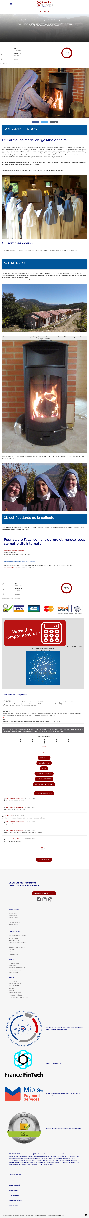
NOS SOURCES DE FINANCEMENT (17, 936)
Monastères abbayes (44, 773)
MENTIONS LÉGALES (15, 1175)
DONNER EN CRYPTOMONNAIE (17, 968)
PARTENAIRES (12, 920)
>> (47, 848)
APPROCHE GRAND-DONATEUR (17, 947)
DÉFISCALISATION (13, 972)
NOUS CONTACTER (14, 927)
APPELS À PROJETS (14, 940)
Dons (44, 768)
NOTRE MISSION (13, 913)
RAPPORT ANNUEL (14, 924)
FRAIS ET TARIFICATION (15, 993)
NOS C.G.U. (12, 1180)
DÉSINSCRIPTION (14, 1195)
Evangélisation (44, 763)
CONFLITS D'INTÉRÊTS (15, 1200)
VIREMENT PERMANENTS (15, 970)
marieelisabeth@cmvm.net (11, 567)
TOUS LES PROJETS (14, 963)
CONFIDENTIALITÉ (14, 1185)
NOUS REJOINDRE (13, 917)
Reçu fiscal (44, 758)
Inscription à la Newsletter (44, 893)
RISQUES (11, 988)
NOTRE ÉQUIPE (13, 915)
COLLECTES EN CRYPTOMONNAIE (18, 942)
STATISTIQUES (13, 1206)
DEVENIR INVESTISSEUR (15, 983)
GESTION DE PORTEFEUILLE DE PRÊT (18, 997)
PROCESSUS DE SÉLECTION (16, 995)
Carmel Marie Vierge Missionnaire (14, 798)
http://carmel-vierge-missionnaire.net (14, 550)
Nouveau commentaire (44, 793)
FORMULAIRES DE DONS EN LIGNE (18, 945)
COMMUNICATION (14, 954)
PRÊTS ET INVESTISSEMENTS (16, 952)
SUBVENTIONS (13, 949)
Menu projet (45, 11)
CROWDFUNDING (13, 938)
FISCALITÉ (11, 990)
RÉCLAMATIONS (13, 1190)
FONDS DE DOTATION (14, 922)
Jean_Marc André (8, 816)
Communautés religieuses (44, 784)
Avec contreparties (44, 779)
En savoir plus (60, 1215)
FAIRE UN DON (12, 965)
